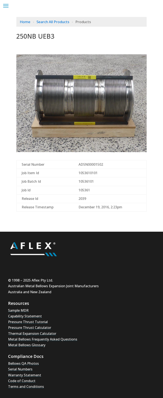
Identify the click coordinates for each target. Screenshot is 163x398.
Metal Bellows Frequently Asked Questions (42, 339)
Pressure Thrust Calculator (29, 327)
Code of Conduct (21, 380)
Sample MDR (18, 310)
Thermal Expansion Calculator (32, 333)
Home (25, 21)
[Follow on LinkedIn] (39, 263)
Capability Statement (25, 316)
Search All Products (53, 21)
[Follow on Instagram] (26, 263)
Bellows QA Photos (23, 363)
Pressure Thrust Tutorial (28, 322)
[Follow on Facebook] (51, 263)
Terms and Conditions (26, 386)
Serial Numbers (20, 369)
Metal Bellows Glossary (26, 345)
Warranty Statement (24, 375)
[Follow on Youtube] (13, 263)
